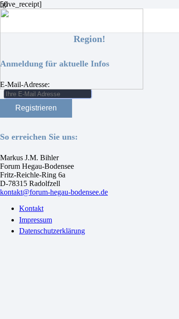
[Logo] (71, 87)
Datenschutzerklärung (52, 231)
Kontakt (31, 208)
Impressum (35, 220)
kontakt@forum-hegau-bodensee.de (54, 192)
